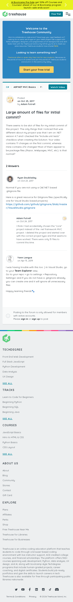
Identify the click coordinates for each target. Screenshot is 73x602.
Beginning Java (11, 412)
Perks (5, 519)
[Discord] (56, 589)
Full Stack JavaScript (13, 361)
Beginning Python (12, 402)
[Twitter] (16, 589)
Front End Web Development (18, 356)
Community (9, 480)
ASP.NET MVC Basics (25, 87)
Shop (5, 524)
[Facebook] (29, 589)
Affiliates (7, 514)
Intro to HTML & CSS (13, 437)
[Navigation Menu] (68, 14)
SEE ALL (8, 383)
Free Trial (56, 14)
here (56, 46)
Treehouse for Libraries (15, 534)
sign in (24, 319)
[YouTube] (23, 589)
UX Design (8, 376)
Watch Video (58, 87)
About (6, 470)
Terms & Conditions (15, 596)
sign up (36, 319)
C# (7, 87)
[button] (7, 5)
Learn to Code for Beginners (18, 397)
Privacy (32, 596)
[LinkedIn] (36, 589)
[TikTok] (50, 589)
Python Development (14, 366)
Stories (6, 485)
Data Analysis (10, 371)
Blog (5, 475)
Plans (5, 509)
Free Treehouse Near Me (16, 529)
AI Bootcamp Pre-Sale (22, 2)
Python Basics (10, 442)
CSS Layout (9, 447)
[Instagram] (43, 589)
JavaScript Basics (12, 432)
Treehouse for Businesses (16, 539)
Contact (7, 490)
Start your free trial (36, 69)
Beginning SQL (11, 407)
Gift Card (7, 495)
